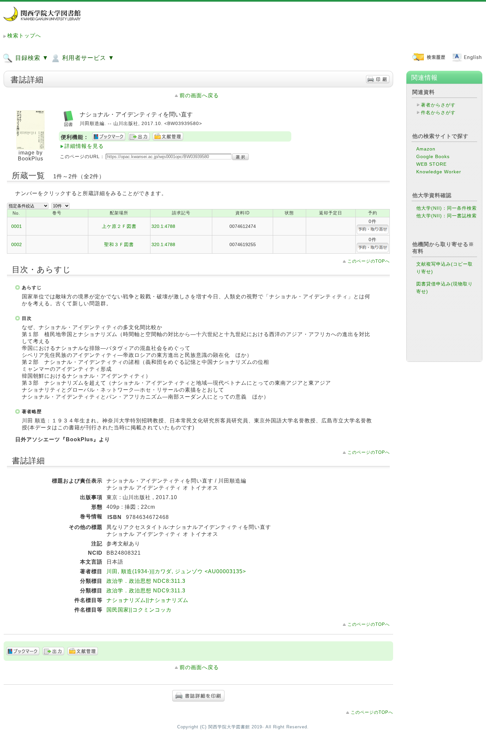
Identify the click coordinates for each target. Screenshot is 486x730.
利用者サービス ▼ (87, 58)
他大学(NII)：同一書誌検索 (446, 215)
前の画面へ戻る (199, 95)
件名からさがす (438, 112)
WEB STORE (431, 164)
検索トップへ (24, 35)
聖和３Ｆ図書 (119, 244)
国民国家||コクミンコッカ (139, 610)
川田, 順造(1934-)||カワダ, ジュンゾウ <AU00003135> (176, 571)
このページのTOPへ (368, 261)
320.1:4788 (163, 226)
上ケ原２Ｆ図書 (119, 226)
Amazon (425, 148)
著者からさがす (438, 104)
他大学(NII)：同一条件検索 (446, 208)
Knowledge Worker (438, 171)
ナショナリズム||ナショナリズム (147, 600)
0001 (16, 226)
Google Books (433, 156)
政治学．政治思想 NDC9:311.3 (145, 590)
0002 (16, 244)
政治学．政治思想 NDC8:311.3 (145, 581)
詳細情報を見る (84, 146)
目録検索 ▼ (31, 58)
